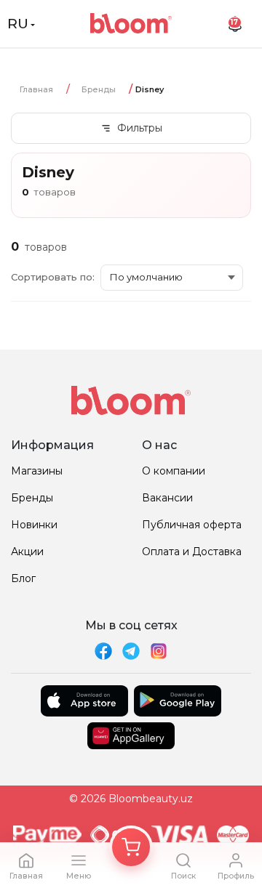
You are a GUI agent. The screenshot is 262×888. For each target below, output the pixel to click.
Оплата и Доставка (192, 551)
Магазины (37, 470)
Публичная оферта (192, 524)
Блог (23, 578)
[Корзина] (131, 847)
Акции (27, 551)
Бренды (99, 89)
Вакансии (167, 497)
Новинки (34, 524)
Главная (36, 89)
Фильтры (139, 127)
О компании (173, 470)
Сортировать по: (53, 277)
